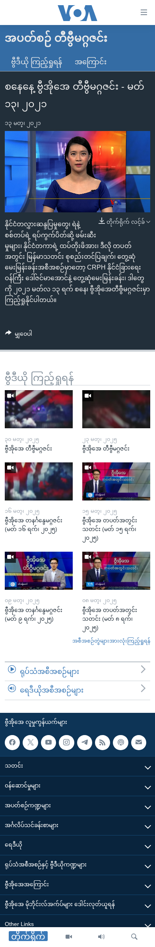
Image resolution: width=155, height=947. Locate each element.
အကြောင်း (91, 62)
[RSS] (102, 742)
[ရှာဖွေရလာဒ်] (134, 937)
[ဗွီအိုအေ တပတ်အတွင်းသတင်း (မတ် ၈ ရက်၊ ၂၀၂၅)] (116, 571)
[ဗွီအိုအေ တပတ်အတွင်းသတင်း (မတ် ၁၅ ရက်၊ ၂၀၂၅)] (116, 481)
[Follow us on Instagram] (66, 742)
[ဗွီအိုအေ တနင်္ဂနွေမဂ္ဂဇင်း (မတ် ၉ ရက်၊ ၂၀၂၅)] (39, 571)
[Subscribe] (138, 742)
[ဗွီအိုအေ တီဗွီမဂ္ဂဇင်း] (39, 409)
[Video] (69, 937)
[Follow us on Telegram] (84, 742)
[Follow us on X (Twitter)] (30, 742)
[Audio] (101, 937)
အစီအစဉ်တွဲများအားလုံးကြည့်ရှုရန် (111, 641)
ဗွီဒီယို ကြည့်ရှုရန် (36, 62)
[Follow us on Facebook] (12, 742)
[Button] (18, 335)
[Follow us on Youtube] (48, 742)
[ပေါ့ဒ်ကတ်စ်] (120, 742)
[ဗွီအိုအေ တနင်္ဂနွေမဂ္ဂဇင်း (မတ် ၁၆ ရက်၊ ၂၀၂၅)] (39, 481)
